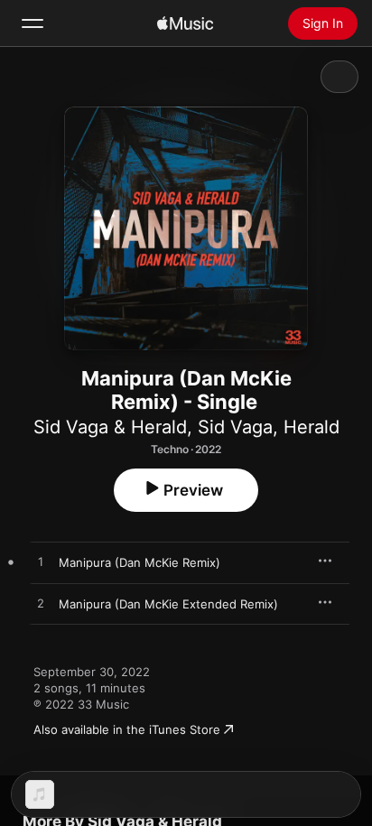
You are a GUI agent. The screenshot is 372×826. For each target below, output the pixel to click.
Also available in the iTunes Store (126, 729)
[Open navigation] (32, 23)
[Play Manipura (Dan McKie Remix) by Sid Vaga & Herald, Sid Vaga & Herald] (41, 562)
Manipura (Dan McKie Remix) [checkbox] (139, 562)
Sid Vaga (235, 427)
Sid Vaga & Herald (110, 427)
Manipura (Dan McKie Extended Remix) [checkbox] (168, 604)
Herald (311, 427)
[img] (185, 23)
